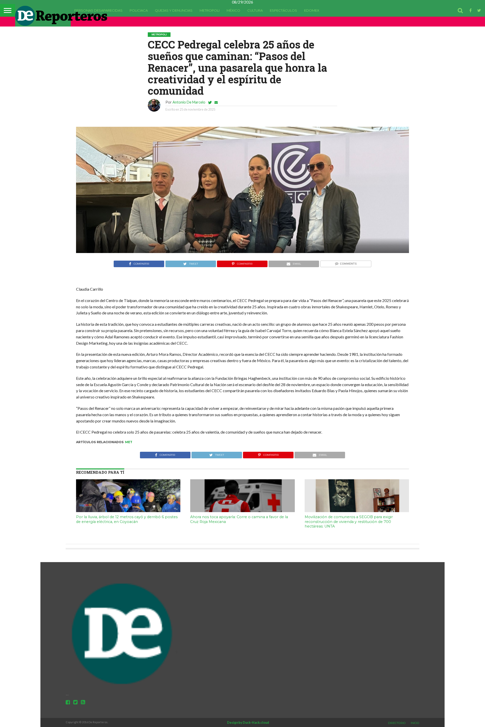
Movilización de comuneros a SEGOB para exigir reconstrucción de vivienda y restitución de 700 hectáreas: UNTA (349, 522)
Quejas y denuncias (173, 10)
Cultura (255, 10)
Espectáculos (283, 10)
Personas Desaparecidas (98, 10)
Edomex (311, 10)
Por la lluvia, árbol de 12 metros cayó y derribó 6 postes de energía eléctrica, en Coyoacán (127, 519)
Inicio (415, 723)
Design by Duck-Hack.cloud (248, 722)
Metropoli (210, 10)
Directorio (397, 723)
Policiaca (139, 10)
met (128, 442)
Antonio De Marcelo (189, 102)
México (233, 10)
